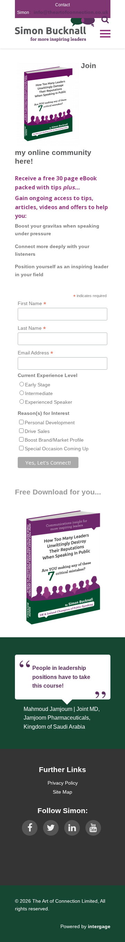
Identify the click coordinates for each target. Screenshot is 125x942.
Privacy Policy (63, 783)
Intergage (99, 926)
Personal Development (50, 422)
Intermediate (39, 393)
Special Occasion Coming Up (57, 448)
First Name (32, 303)
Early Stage (37, 384)
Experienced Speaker (48, 402)
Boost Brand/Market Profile (54, 440)
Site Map (62, 792)
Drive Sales (37, 431)
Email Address (35, 353)
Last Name (32, 328)
